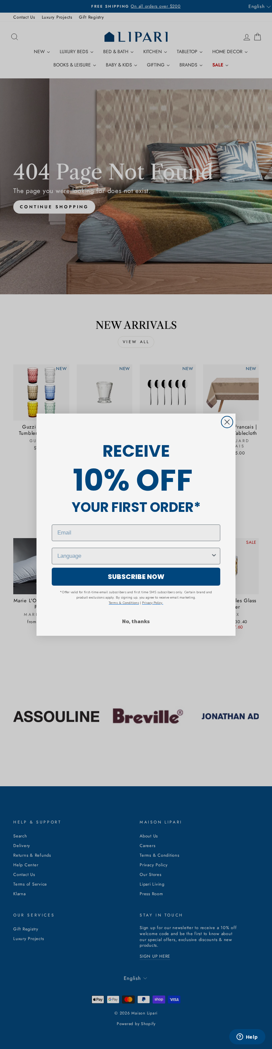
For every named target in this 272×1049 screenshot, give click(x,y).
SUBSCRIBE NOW (136, 576)
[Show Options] (214, 556)
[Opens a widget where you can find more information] (247, 1037)
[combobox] (134, 556)
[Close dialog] (227, 422)
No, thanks (136, 621)
